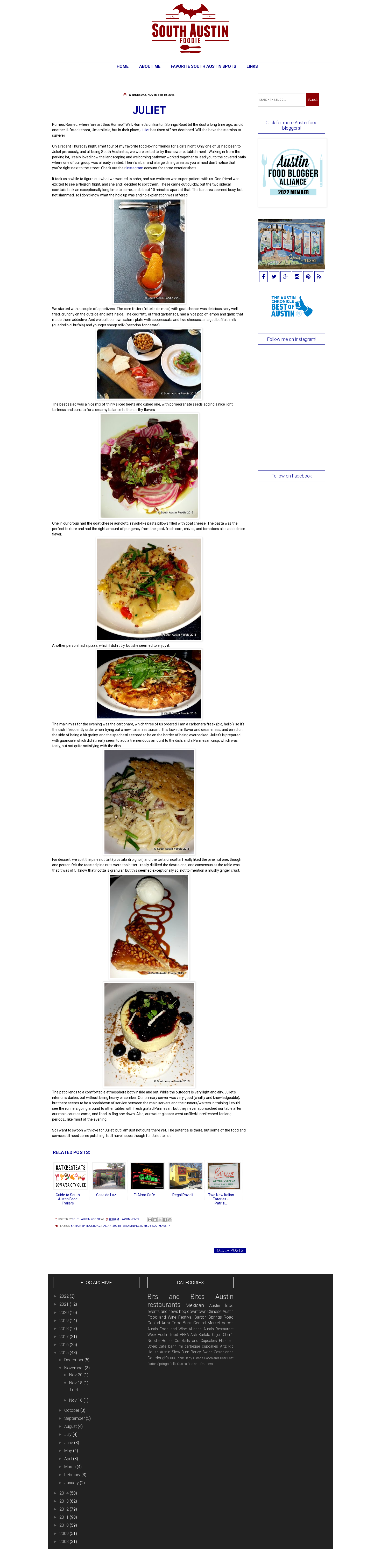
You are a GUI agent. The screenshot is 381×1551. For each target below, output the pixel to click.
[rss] (319, 277)
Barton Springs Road (85, 1225)
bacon (228, 1322)
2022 (64, 1296)
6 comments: (131, 1219)
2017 (64, 1336)
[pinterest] (308, 277)
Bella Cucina (178, 1364)
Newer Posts (67, 1250)
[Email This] (150, 1219)
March (70, 1466)
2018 (64, 1328)
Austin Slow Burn (174, 1352)
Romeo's (145, 1225)
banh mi (175, 1346)
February (72, 1474)
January (72, 1482)
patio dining (130, 1225)
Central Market (206, 1322)
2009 (64, 1533)
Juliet (149, 110)
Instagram (134, 168)
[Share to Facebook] (164, 1219)
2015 (64, 1352)
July (68, 1434)
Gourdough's (158, 1358)
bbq (182, 1311)
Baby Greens (194, 1358)
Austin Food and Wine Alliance (174, 1329)
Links (252, 66)
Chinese (214, 1311)
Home (123, 66)
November (74, 1367)
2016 (64, 1344)
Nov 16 (76, 1400)
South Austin (161, 1225)
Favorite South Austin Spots (203, 66)
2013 (64, 1501)
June (69, 1442)
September (75, 1418)
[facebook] (263, 277)
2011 (64, 1517)
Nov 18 (76, 1382)
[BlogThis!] (155, 1219)
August (71, 1426)
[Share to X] (160, 1219)
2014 (64, 1493)
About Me (149, 66)
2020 (64, 1312)
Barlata (204, 1335)
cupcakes (210, 1346)
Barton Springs (158, 1364)
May (68, 1450)
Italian (106, 1225)
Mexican (195, 1305)
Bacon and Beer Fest (219, 1358)
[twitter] (274, 277)
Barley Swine (201, 1352)
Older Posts (230, 1250)
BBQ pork (177, 1358)
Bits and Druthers (200, 1364)
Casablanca (224, 1352)
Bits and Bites (176, 1296)
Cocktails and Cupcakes (196, 1341)
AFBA (184, 1335)
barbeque (192, 1346)
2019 (64, 1320)
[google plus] (285, 277)
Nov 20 (76, 1374)
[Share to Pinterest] (169, 1219)
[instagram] (297, 277)
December (74, 1359)
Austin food (168, 1335)
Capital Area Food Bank (169, 1322)
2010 (64, 1525)
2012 (64, 1509)
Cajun (216, 1335)
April (68, 1458)
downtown (196, 1311)
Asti (193, 1335)
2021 (64, 1304)
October (72, 1410)
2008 (64, 1541)
